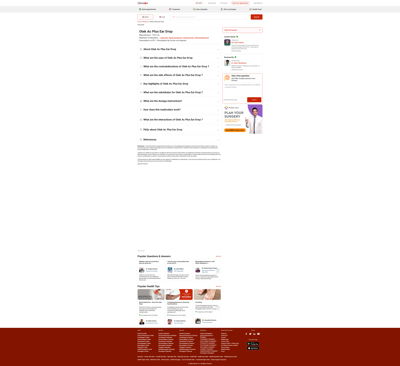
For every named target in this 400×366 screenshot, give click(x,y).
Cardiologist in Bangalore (207, 339)
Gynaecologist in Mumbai (165, 339)
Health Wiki (193, 356)
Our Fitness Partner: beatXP (229, 345)
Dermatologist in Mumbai (165, 343)
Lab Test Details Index (188, 359)
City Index (140, 356)
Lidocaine (164, 38)
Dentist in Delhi (142, 333)
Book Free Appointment (240, 3)
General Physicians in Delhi (146, 335)
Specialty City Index (183, 356)
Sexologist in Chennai (185, 351)
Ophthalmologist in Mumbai (166, 349)
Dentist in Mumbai (163, 333)
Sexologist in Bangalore (207, 353)
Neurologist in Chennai (186, 345)
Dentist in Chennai (184, 333)
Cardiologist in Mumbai (165, 337)
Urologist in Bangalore (206, 349)
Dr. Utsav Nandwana (238, 63)
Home (139, 21)
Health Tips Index (203, 356)
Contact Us (224, 335)
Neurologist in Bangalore (207, 347)
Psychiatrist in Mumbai (165, 341)
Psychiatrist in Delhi (143, 341)
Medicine (145, 21)
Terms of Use (225, 341)
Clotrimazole (188, 38)
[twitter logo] (250, 334)
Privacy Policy (225, 347)
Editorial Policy (225, 349)
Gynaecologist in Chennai (186, 339)
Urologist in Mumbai (164, 347)
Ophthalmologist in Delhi (145, 349)
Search (256, 17)
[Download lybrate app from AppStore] (253, 349)
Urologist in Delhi (143, 347)
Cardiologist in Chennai (186, 337)
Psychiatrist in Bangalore (207, 343)
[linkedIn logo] (254, 334)
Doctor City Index (149, 356)
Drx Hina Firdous (237, 42)
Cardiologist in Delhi (143, 337)
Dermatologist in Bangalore (208, 345)
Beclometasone (175, 38)
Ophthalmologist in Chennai (187, 349)
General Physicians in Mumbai (167, 335)
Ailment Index (165, 359)
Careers (223, 337)
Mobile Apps (225, 339)
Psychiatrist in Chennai (186, 341)
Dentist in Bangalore (206, 333)
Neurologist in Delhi (143, 345)
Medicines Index (155, 359)
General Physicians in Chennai (188, 335)
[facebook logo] (246, 334)
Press (223, 351)
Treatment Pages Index (203, 359)
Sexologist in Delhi (143, 351)
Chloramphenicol (201, 38)
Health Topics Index (143, 359)
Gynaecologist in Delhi (144, 339)
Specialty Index (171, 356)
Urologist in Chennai (185, 347)
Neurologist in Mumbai (165, 345)
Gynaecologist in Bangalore (208, 341)
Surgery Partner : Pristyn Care (230, 343)
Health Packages (175, 359)
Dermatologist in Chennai (186, 343)
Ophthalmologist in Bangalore (209, 351)
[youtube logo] (258, 334)
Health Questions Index (216, 356)
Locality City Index (161, 356)
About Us (224, 333)
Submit (254, 100)
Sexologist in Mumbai (164, 351)
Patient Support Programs (218, 359)
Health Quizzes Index (230, 356)
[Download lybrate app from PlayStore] (253, 345)
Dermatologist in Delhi (144, 343)
